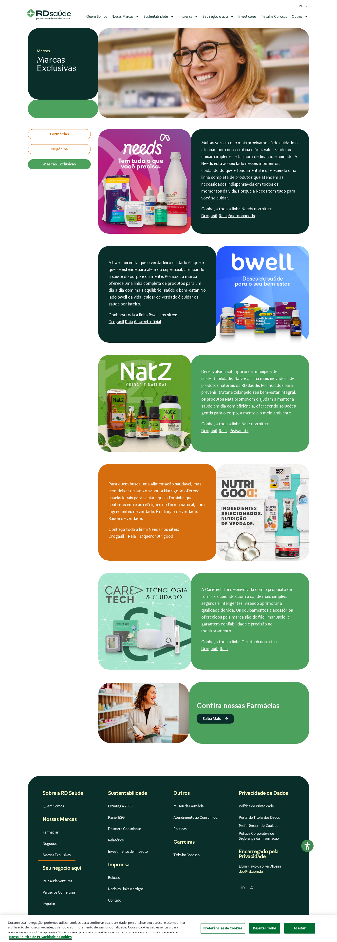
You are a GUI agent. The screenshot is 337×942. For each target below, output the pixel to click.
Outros (297, 16)
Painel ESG (116, 817)
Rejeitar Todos (264, 928)
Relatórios (116, 840)
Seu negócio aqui (215, 16)
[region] (168, 928)
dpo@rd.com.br (251, 871)
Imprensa (185, 16)
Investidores (247, 16)
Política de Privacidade (256, 806)
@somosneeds (241, 215)
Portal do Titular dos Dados (259, 817)
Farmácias (50, 832)
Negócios (50, 844)
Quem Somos (96, 16)
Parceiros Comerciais (59, 892)
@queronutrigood (156, 536)
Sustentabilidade (156, 16)
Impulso (49, 904)
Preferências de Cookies (222, 928)
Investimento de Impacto (128, 851)
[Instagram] (251, 887)
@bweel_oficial (147, 322)
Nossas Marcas (122, 16)
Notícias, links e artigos (125, 889)
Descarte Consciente (124, 829)
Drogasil (209, 215)
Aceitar (300, 928)
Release (114, 878)
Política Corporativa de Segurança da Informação (259, 836)
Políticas (180, 829)
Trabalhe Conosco (274, 16)
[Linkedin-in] (243, 887)
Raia (223, 215)
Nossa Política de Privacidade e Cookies (40, 937)
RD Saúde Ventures (57, 881)
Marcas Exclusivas (57, 855)
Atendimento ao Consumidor (196, 817)
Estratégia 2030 (120, 806)
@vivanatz (239, 430)
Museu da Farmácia (188, 806)
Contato (114, 900)
